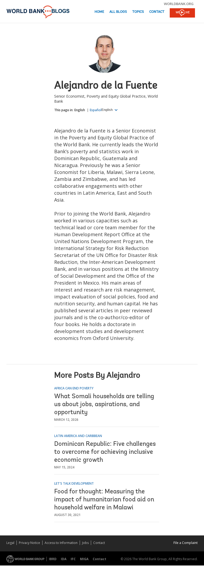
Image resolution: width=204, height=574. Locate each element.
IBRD (53, 559)
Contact (156, 12)
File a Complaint (185, 542)
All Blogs (118, 12)
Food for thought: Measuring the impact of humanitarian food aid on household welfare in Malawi (104, 500)
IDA (63, 559)
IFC (73, 559)
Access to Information (61, 542)
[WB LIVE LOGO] (182, 13)
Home (99, 12)
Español (95, 110)
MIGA (84, 559)
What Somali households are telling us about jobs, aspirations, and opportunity (104, 404)
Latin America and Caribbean (78, 436)
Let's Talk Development (74, 483)
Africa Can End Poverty (74, 388)
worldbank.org (179, 3)
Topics (138, 12)
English (79, 110)
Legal (10, 542)
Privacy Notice (29, 542)
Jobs (85, 542)
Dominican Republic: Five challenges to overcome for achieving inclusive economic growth (105, 452)
